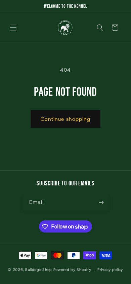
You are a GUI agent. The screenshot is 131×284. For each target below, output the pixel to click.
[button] (13, 27)
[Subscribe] (101, 202)
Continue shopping (65, 119)
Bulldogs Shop (38, 269)
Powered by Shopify (72, 269)
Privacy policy (110, 269)
